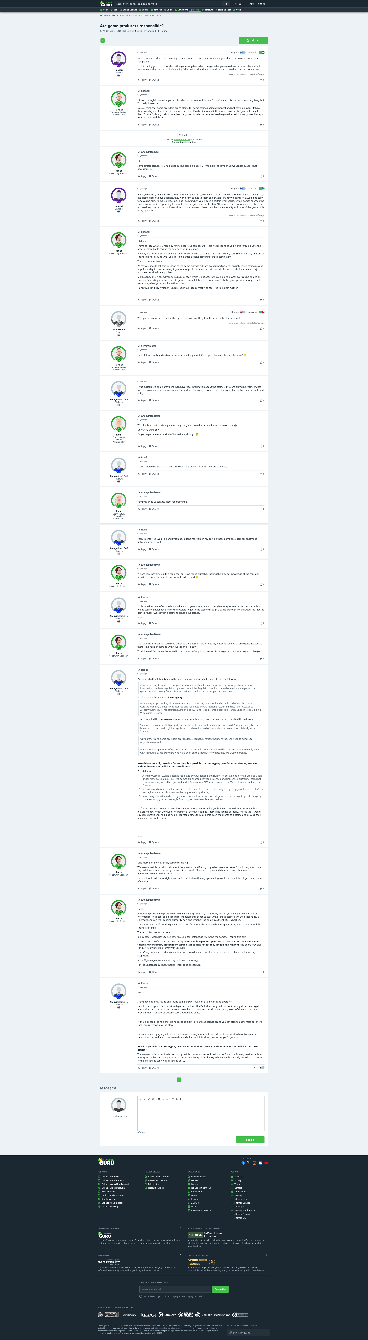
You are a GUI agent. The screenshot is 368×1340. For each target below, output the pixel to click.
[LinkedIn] (260, 1163)
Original (235, 52)
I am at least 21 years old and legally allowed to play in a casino (173, 1296)
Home (105, 9)
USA (115, 9)
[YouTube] (266, 1163)
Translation (252, 52)
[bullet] (167, 1099)
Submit (250, 1139)
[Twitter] (249, 1163)
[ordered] (163, 1099)
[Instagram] (254, 1163)
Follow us (246, 1159)
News (238, 9)
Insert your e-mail (149, 1287)
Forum (196, 9)
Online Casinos (130, 9)
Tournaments (224, 9)
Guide (169, 9)
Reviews (209, 9)
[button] (262, 1067)
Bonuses (158, 9)
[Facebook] (243, 1163)
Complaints (183, 9)
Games (145, 9)
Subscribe (220, 1289)
